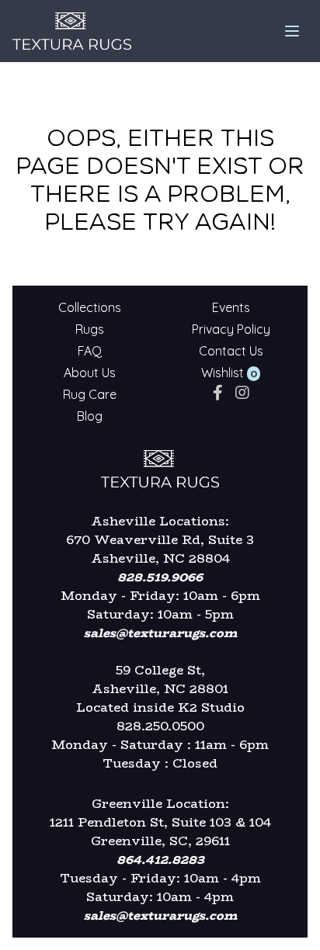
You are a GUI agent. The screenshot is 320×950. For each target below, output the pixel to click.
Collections (89, 307)
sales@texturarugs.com (160, 633)
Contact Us (231, 351)
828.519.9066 (160, 577)
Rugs (89, 329)
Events (231, 307)
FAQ (90, 351)
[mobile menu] (292, 31)
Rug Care (90, 394)
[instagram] (242, 392)
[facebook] (218, 392)
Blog (90, 416)
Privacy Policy (231, 329)
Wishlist (222, 372)
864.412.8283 (160, 859)
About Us (90, 372)
